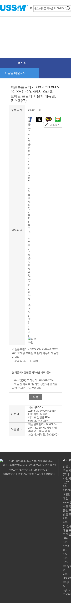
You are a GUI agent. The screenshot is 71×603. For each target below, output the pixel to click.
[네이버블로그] (58, 119)
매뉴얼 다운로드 (15, 73)
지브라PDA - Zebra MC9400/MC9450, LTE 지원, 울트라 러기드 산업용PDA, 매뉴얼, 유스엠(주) (42, 414)
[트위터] (39, 119)
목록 (35, 397)
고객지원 (20, 62)
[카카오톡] (48, 119)
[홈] (5, 63)
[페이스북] (31, 119)
